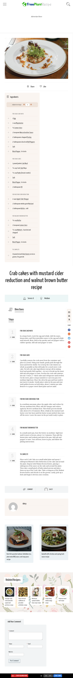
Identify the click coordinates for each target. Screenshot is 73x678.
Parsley (29, 137)
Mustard (30, 204)
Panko (19, 173)
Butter (23, 208)
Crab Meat (25, 163)
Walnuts (19, 230)
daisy (51, 489)
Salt (13, 147)
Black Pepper (16, 151)
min (50, 675)
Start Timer (57, 675)
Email (29, 644)
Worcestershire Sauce (26, 132)
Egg (14, 118)
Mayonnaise (19, 123)
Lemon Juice (18, 128)
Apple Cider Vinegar (23, 199)
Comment (30, 489)
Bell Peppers (31, 142)
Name (10, 644)
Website (11, 652)
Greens (27, 254)
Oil (21, 187)
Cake (21, 168)
